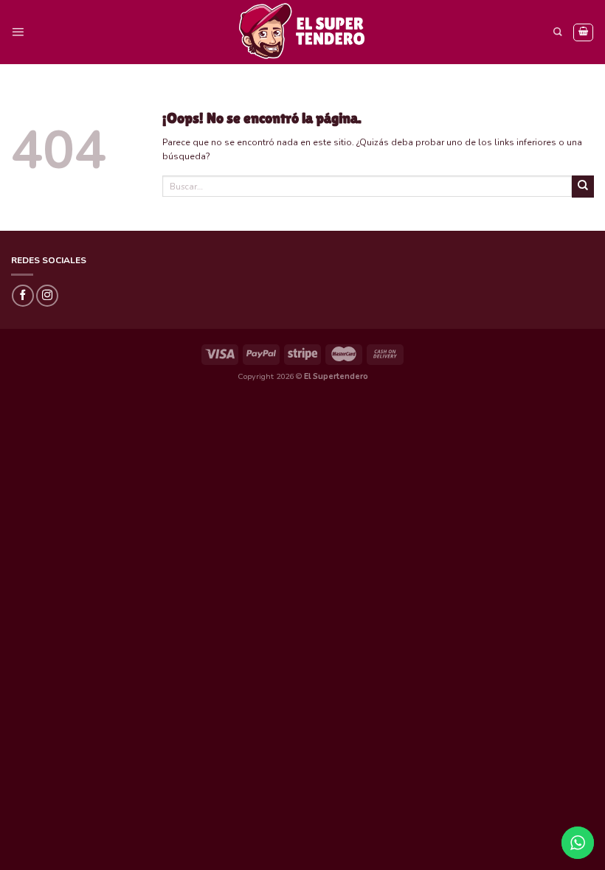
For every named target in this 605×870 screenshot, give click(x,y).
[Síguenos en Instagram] (47, 296)
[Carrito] (583, 32)
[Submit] (583, 186)
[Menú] (17, 32)
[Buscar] (557, 32)
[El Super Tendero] (302, 32)
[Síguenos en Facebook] (23, 296)
